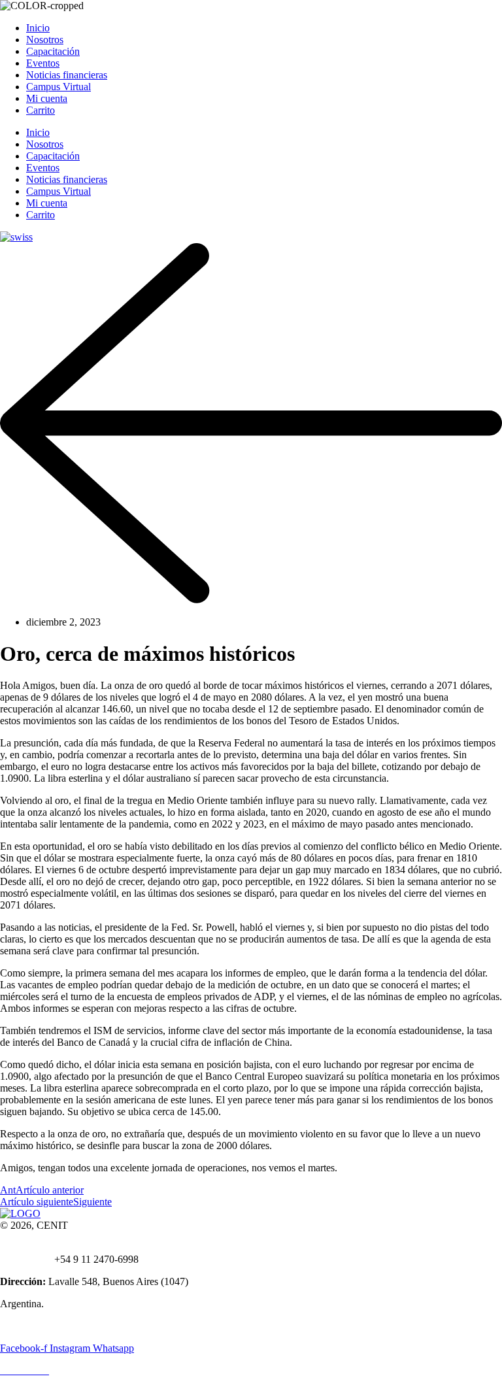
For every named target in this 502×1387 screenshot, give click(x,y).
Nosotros (44, 39)
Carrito (40, 110)
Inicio (38, 27)
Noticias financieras (66, 74)
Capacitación (53, 51)
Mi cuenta (46, 98)
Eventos (42, 63)
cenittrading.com (92, 1247)
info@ (45, 1247)
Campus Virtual (58, 86)
